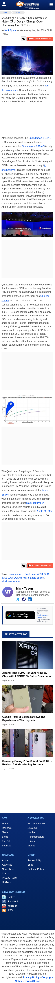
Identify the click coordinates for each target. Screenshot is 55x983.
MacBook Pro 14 (35, 503)
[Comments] (24, 38)
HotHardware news (43, 616)
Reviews (6, 828)
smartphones (16, 574)
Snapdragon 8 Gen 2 (40, 138)
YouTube (12, 906)
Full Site (6, 841)
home (5, 13)
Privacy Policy (9, 878)
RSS (10, 910)
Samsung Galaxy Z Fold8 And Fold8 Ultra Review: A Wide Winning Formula (27, 763)
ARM (40, 574)
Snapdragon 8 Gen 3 (33, 146)
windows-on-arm (11, 581)
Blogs (5, 836)
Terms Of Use (32, 981)
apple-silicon (37, 577)
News (18, 13)
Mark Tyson (24, 588)
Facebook (12, 901)
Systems (32, 828)
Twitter (11, 897)
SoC (46, 574)
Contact (6, 873)
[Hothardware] (27, 5)
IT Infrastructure (36, 836)
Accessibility (34, 860)
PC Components (37, 823)
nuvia (26, 577)
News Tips (7, 869)
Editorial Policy (36, 869)
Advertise (7, 864)
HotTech (6, 882)
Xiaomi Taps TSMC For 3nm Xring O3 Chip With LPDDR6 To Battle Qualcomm (26, 674)
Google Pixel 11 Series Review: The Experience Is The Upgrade (23, 718)
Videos (31, 845)
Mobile (31, 832)
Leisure (32, 841)
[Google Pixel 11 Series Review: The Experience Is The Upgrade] (27, 699)
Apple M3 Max (44, 511)
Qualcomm (30, 574)
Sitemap (6, 845)
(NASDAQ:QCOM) (12, 577)
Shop (30, 864)
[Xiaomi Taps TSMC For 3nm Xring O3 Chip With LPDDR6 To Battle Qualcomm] (27, 655)
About (5, 860)
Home (5, 823)
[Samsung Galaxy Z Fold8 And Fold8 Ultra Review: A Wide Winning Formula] (27, 743)
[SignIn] (6, 4)
